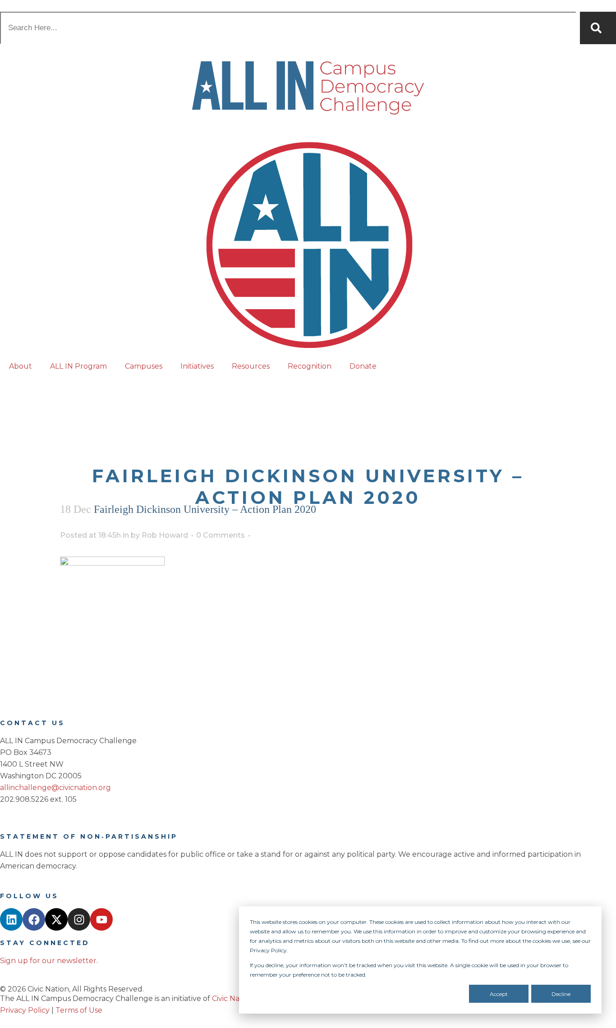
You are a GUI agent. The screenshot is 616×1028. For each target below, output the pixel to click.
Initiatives (197, 366)
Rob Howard (165, 535)
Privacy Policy (25, 1010)
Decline (561, 994)
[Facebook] (34, 919)
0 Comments (220, 535)
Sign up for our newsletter (48, 960)
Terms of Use (78, 1010)
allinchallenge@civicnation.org (55, 787)
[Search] (598, 28)
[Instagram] (79, 919)
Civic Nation (232, 998)
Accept (499, 994)
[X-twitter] (56, 919)
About (20, 366)
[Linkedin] (11, 919)
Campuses (143, 366)
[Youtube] (101, 919)
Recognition (309, 366)
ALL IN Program (78, 366)
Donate (363, 366)
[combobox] (288, 28)
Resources (251, 366)
